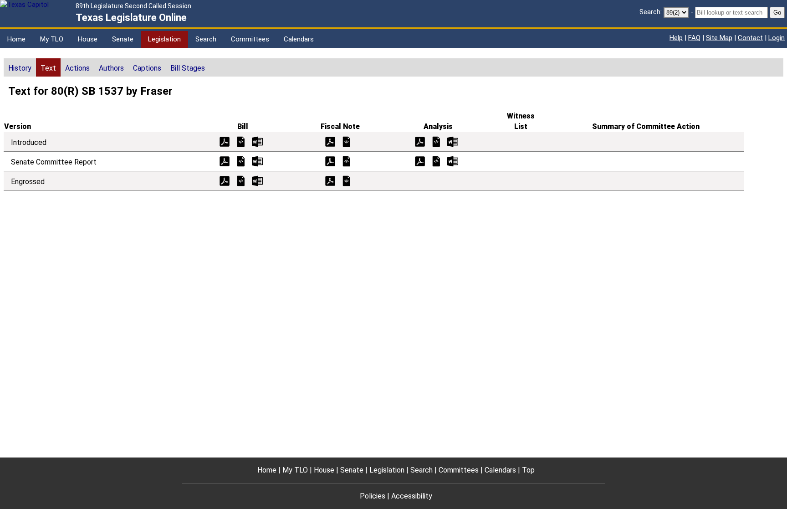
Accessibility (411, 496)
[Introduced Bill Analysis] (436, 141)
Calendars (299, 39)
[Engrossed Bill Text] (240, 180)
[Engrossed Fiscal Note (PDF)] (330, 180)
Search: (650, 12)
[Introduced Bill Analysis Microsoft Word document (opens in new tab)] (452, 141)
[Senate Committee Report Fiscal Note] (346, 160)
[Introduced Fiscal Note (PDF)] (330, 141)
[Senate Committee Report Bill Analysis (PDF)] (419, 160)
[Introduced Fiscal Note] (346, 141)
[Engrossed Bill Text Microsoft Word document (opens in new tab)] (257, 180)
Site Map (719, 38)
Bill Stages (187, 68)
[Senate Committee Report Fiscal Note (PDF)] (330, 160)
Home (16, 39)
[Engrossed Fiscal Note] (346, 180)
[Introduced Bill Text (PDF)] (224, 141)
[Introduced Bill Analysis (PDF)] (419, 141)
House (87, 39)
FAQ (694, 38)
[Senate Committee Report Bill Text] (240, 160)
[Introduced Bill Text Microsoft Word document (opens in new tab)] (257, 141)
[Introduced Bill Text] (240, 141)
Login (776, 38)
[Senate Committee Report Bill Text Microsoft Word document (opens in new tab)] (257, 160)
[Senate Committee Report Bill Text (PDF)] (224, 160)
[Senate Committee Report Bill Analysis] (436, 160)
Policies (372, 496)
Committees (250, 39)
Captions (147, 68)
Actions (77, 68)
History (19, 68)
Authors (111, 68)
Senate (122, 39)
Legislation (164, 39)
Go (777, 12)
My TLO (51, 39)
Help (676, 38)
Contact (750, 38)
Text (48, 68)
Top (528, 470)
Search (205, 39)
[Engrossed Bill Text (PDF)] (224, 180)
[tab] (20, 67)
